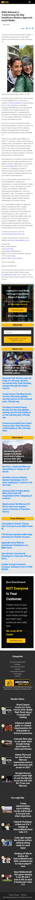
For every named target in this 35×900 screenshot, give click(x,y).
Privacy (16, 895)
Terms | (11, 895)
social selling (9, 166)
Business (17, 664)
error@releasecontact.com (11, 275)
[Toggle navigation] (29, 1)
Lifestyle (17, 676)
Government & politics (17, 671)
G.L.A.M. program (10, 105)
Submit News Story (17, 310)
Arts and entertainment (17, 662)
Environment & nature (17, 667)
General (17, 669)
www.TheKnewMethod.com (19, 240)
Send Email (9, 249)
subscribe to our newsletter (17, 339)
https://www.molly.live (15, 258)
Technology (17, 674)
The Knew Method (15, 103)
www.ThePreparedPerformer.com (13, 234)
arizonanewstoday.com (11, 897)
